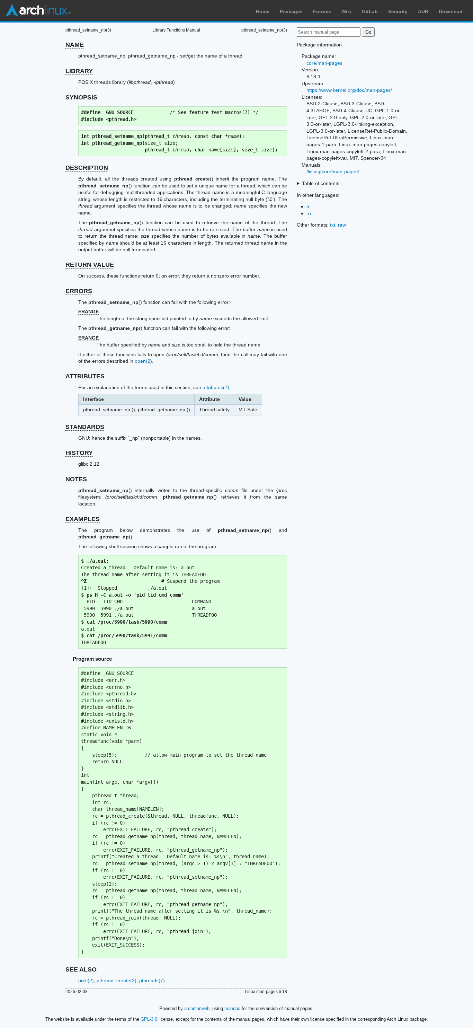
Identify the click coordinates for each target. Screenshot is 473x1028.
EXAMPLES (82, 519)
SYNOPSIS (81, 97)
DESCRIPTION (86, 167)
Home (262, 11)
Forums (322, 11)
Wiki (346, 11)
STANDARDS (84, 426)
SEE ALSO (81, 969)
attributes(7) (216, 387)
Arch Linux (38, 10)
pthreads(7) (152, 980)
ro (308, 213)
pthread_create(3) (116, 980)
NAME (74, 44)
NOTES (76, 479)
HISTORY (79, 452)
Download (451, 11)
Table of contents (320, 183)
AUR (423, 11)
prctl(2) (86, 980)
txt (332, 225)
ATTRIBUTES (85, 376)
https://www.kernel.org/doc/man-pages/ (349, 90)
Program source (92, 659)
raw (342, 225)
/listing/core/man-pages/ (332, 171)
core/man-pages (324, 63)
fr (308, 206)
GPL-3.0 (149, 1019)
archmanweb (196, 1008)
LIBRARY (79, 71)
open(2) (143, 361)
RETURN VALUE (89, 264)
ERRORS (78, 291)
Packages (291, 11)
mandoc (232, 1008)
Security (398, 11)
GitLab (370, 11)
